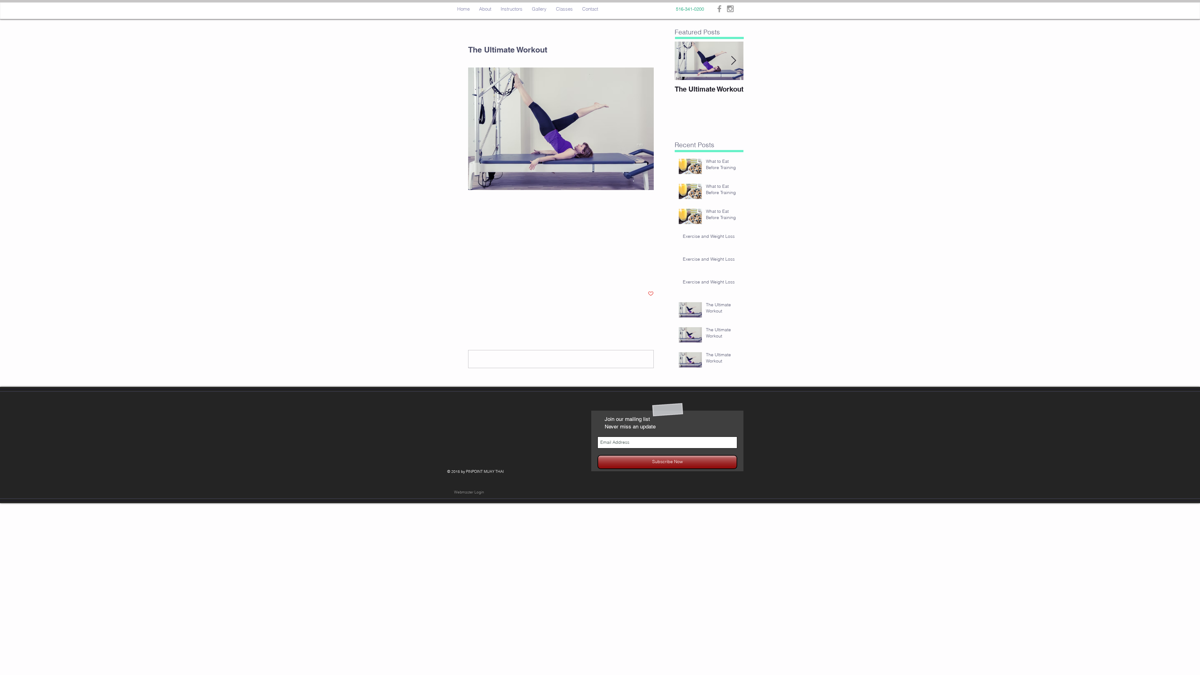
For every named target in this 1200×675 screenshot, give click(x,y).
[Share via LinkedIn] (502, 275)
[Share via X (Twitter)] (486, 275)
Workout (476, 255)
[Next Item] (733, 61)
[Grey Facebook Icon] (719, 8)
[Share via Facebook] (471, 275)
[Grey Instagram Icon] (730, 8)
